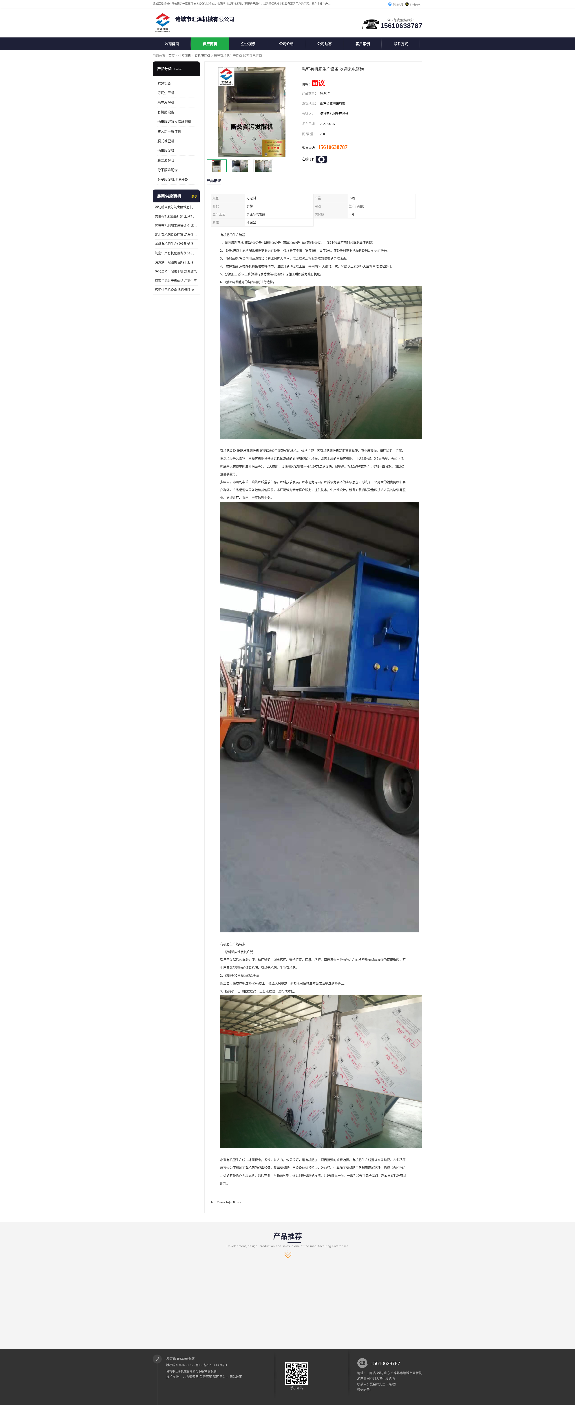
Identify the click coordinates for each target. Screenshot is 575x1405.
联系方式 (401, 44)
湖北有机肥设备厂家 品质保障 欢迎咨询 (176, 234)
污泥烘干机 (165, 93)
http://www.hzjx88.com (226, 1202)
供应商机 (210, 44)
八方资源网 (191, 1377)
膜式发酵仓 (165, 160)
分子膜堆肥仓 (167, 170)
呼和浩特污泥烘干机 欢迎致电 (176, 271)
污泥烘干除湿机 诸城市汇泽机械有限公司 (176, 262)
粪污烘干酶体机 (169, 131)
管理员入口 (221, 1377)
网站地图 (236, 1377)
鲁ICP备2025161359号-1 (211, 1365)
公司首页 (172, 44)
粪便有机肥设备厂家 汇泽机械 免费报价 (176, 216)
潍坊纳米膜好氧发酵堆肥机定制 (176, 207)
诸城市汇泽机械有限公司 (182, 1371)
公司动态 (324, 44)
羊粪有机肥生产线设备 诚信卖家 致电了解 (176, 244)
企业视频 (248, 44)
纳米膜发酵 (165, 151)
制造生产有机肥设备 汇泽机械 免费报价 (176, 253)
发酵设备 (164, 83)
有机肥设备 (202, 55)
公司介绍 (286, 44)
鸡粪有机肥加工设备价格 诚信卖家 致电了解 (176, 225)
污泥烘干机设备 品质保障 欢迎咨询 (176, 290)
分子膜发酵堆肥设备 (172, 179)
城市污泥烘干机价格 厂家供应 (176, 280)
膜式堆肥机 (165, 141)
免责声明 (205, 1377)
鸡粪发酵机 (165, 102)
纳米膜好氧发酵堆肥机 (174, 122)
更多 (194, 196)
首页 (171, 55)
